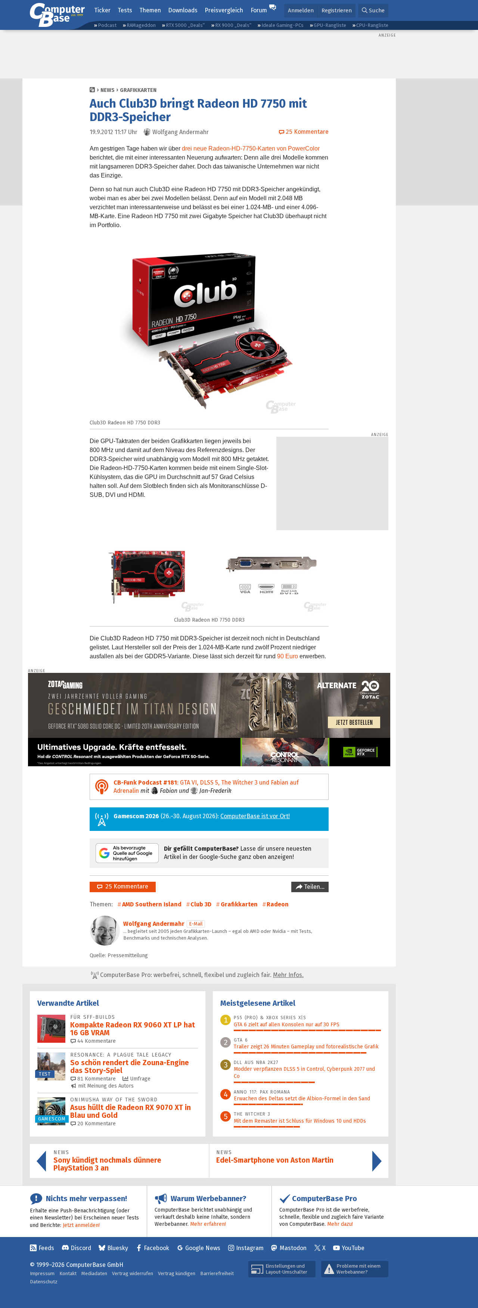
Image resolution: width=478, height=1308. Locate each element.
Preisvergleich (224, 10)
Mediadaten (94, 1273)
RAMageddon (141, 25)
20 (96, 1123)
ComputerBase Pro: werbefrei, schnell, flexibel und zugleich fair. (201, 974)
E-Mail (196, 924)
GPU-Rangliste (330, 25)
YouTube (353, 1248)
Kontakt (68, 1273)
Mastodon (293, 1248)
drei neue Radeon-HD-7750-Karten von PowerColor (251, 148)
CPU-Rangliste (372, 25)
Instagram (250, 1248)
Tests (125, 10)
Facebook (156, 1248)
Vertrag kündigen (176, 1273)
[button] (373, 11)
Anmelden (301, 10)
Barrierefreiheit (217, 1273)
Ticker (102, 10)
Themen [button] (150, 10)
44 (96, 1041)
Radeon (278, 904)
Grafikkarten (138, 90)
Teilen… (313, 886)
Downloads (183, 10)
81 (96, 1079)
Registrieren (337, 10)
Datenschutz (44, 1281)
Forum (259, 10)
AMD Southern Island (151, 904)
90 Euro (287, 656)
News (107, 90)
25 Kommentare (125, 886)
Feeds (46, 1248)
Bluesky (117, 1248)
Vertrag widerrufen (132, 1273)
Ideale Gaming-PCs (282, 25)
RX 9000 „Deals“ (233, 25)
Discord (81, 1248)
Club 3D (200, 904)
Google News (202, 1248)
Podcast (107, 25)
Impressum (42, 1273)
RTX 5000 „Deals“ (185, 25)
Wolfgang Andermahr (153, 923)
